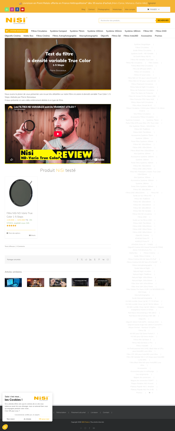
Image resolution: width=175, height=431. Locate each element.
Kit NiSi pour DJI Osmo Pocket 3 (142, 333)
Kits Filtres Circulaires (142, 114)
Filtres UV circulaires (142, 72)
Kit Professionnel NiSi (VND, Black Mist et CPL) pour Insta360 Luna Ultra (145, 349)
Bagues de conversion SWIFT (142, 380)
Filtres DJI (142, 330)
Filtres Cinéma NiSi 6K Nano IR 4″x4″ (142, 259)
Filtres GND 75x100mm (142, 132)
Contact (106, 412)
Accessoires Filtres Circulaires (142, 117)
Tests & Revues (10, 246)
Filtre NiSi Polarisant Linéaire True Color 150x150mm (145, 173)
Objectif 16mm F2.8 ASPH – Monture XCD (142, 322)
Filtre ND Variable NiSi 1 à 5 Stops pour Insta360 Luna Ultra (145, 358)
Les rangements (142, 374)
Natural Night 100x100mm (142, 277)
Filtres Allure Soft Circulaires (142, 102)
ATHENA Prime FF (142, 238)
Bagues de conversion (142, 377)
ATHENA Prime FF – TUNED (142, 244)
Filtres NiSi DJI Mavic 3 (142, 340)
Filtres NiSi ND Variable (142, 211)
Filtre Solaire (153, 63)
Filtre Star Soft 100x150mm (142, 283)
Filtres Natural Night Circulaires (142, 87)
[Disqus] (58, 318)
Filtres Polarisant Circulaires (142, 84)
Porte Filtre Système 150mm (142, 163)
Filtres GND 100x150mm (142, 147)
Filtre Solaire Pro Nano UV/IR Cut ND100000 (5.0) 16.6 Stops (145, 290)
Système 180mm (142, 183)
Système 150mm (142, 160)
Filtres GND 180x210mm (135, 193)
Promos (139, 393)
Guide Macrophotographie (142, 298)
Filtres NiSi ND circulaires (142, 214)
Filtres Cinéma (149, 253)
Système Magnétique (142, 44)
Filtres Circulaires (142, 47)
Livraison (94, 412)
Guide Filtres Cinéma (142, 256)
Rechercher (163, 20)
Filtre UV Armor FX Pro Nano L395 (142, 96)
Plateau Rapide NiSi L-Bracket (142, 386)
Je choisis (27, 419)
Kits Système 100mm (142, 153)
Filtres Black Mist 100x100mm (142, 150)
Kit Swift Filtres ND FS (142, 56)
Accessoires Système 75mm (142, 135)
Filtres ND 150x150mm (142, 166)
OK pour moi (44, 419)
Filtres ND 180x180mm (142, 189)
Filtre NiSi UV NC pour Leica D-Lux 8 (142, 78)
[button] (5, 427)
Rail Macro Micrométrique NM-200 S (142, 313)
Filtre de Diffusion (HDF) (142, 69)
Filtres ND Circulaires (134, 63)
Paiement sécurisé (78, 412)
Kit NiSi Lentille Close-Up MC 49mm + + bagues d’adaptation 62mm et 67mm (145, 308)
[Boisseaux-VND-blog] (58, 39)
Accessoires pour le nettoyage (142, 371)
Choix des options (14, 233)
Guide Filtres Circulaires (142, 50)
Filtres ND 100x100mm (142, 144)
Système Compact (133, 120)
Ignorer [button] (152, 3)
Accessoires (142, 368)
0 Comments (21, 246)
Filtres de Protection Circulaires (142, 90)
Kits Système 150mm (142, 177)
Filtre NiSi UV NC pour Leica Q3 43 (142, 81)
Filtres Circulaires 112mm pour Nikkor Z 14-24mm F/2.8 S (145, 109)
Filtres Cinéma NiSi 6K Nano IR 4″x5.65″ (142, 262)
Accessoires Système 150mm (142, 180)
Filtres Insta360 (142, 346)
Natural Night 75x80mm (142, 274)
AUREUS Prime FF (142, 241)
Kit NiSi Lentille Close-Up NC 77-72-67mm (142, 301)
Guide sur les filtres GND (142, 220)
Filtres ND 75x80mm (142, 129)
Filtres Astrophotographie (142, 265)
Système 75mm (153, 120)
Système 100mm (142, 138)
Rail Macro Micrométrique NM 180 (142, 316)
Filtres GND (142, 217)
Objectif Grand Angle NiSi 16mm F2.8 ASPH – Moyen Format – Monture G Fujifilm (145, 326)
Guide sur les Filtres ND (142, 196)
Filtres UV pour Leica (142, 75)
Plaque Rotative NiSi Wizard (142, 383)
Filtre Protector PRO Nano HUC (142, 99)
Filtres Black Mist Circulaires (142, 66)
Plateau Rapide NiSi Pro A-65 (142, 389)
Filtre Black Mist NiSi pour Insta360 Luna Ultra (145, 363)
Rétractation (61, 412)
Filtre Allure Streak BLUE (142, 105)
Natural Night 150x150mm (142, 280)
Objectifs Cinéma (142, 235)
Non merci (11, 419)
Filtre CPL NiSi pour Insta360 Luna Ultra (142, 354)
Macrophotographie (142, 295)
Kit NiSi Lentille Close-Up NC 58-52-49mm (142, 304)
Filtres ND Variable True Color (142, 60)
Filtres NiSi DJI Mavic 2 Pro (142, 343)
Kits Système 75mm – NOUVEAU (142, 126)
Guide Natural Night (142, 268)
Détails (33, 235)
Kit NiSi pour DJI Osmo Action (142, 336)
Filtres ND (155, 193)
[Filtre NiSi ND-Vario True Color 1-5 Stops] (21, 193)
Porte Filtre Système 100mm (142, 141)
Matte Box (133, 253)
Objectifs (142, 319)
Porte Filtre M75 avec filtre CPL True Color (142, 123)
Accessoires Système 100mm (142, 157)
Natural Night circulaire (142, 271)
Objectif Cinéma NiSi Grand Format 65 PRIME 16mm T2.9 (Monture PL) (145, 248)
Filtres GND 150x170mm (142, 169)
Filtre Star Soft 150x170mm (142, 286)
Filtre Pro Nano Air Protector (142, 93)
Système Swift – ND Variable (142, 53)
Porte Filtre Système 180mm (142, 186)
